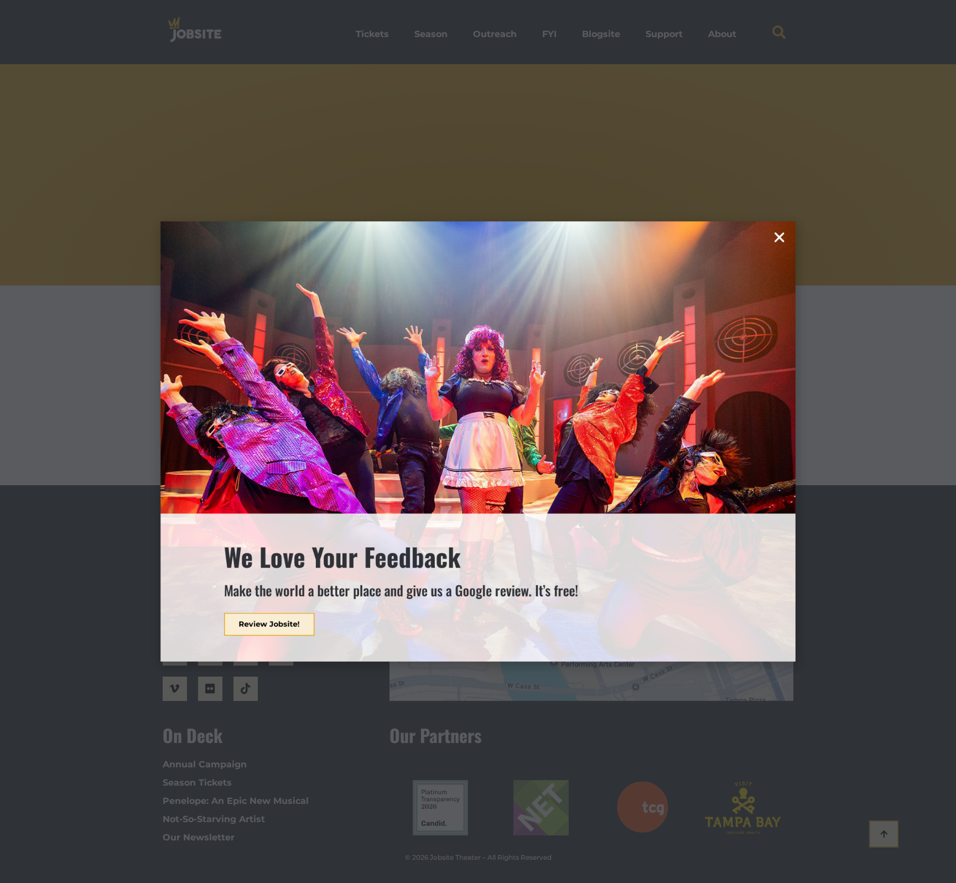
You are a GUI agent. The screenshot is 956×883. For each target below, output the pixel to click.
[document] (478, 441)
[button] (841, 196)
